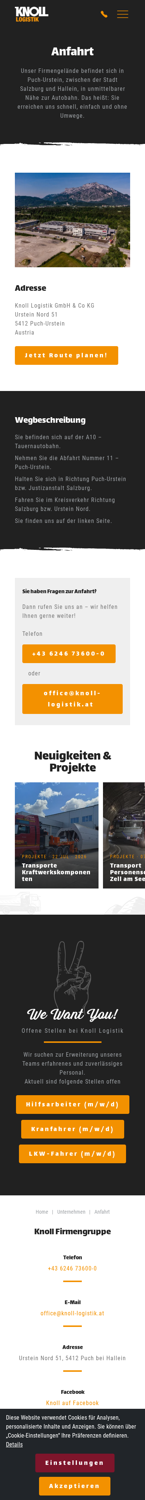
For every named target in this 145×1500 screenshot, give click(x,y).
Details (14, 1444)
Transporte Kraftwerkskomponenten (56, 873)
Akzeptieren (74, 1486)
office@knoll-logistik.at (72, 1313)
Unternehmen (71, 1212)
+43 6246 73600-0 (72, 1268)
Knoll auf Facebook (72, 1403)
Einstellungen (74, 1463)
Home (42, 1212)
